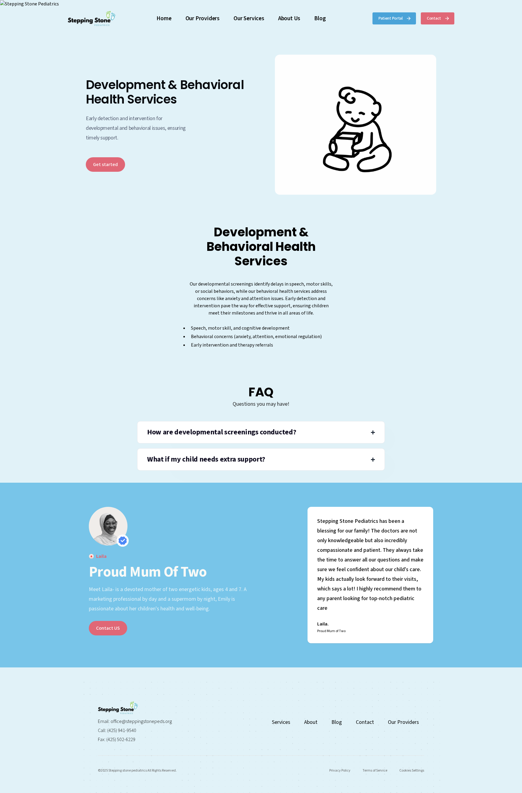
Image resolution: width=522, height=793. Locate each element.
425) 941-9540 (122, 730)
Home (163, 18)
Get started (105, 164)
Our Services (249, 18)
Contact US (108, 628)
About (310, 722)
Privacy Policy (339, 770)
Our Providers (202, 18)
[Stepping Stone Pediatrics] (261, 4)
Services (281, 722)
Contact (365, 722)
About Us (289, 18)
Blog (320, 18)
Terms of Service (374, 770)
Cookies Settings (411, 770)
